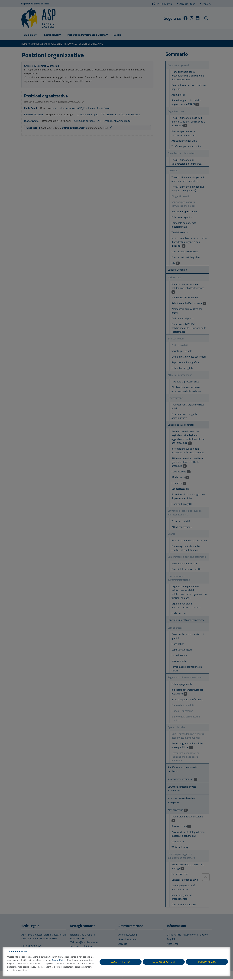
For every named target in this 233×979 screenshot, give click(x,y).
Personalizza (207, 961)
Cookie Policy (59, 960)
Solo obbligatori (163, 961)
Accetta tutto (120, 961)
